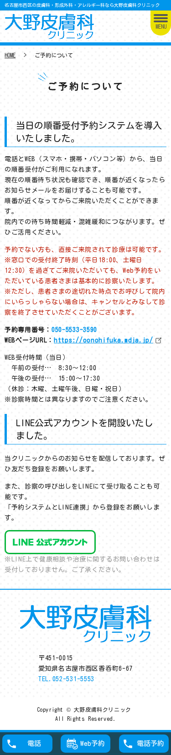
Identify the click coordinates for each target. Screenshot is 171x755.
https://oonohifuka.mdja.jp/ (103, 340)
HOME (10, 55)
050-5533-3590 (74, 329)
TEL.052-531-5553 (66, 679)
